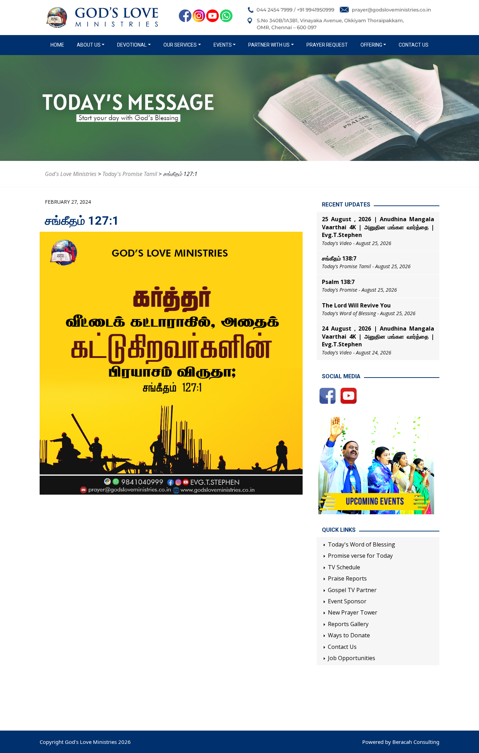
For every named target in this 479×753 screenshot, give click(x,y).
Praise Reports (347, 578)
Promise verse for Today (360, 555)
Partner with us (269, 45)
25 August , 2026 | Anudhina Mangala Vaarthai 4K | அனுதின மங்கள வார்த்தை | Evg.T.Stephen (378, 227)
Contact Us (414, 45)
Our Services (180, 45)
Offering (371, 45)
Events (223, 45)
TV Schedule (344, 567)
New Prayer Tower (352, 612)
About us (89, 45)
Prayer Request (327, 45)
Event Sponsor (347, 601)
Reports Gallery (348, 624)
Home (58, 45)
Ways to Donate (349, 635)
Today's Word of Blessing (361, 544)
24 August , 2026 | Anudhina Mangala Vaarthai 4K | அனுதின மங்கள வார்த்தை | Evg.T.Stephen (378, 336)
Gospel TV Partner (352, 590)
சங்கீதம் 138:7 (339, 258)
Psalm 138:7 (338, 282)
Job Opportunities (351, 658)
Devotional (132, 45)
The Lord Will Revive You (356, 305)
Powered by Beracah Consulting (400, 741)
